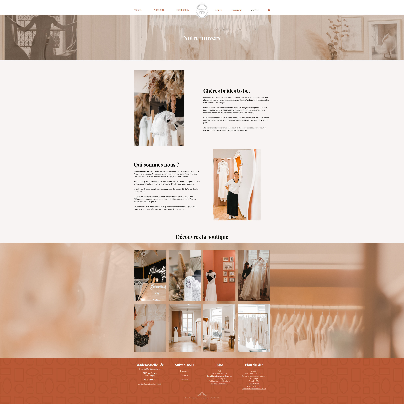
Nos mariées (254, 383)
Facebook (185, 379)
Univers (255, 10)
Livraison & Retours (219, 373)
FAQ (219, 371)
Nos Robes (159, 10)
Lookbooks (237, 10)
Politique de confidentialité (219, 381)
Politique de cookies (219, 383)
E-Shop (218, 10)
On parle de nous (254, 386)
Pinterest (185, 375)
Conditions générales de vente (254, 388)
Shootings (254, 378)
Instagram (184, 371)
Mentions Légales (219, 378)
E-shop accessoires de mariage (254, 376)
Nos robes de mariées (254, 373)
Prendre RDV (182, 10)
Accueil (138, 10)
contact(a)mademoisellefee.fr (150, 384)
